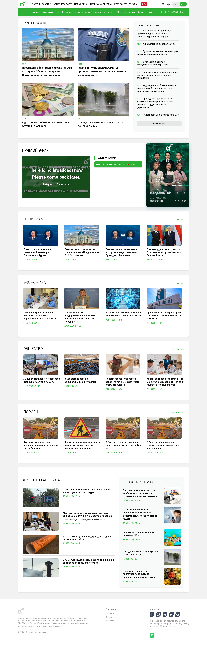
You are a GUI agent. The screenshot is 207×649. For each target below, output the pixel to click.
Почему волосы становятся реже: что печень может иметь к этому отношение (157, 75)
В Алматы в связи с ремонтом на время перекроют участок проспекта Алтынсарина (82, 445)
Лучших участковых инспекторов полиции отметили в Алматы (41, 380)
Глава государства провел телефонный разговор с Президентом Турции (37, 252)
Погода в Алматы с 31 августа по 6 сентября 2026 (100, 124)
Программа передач (101, 4)
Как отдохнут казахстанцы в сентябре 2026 (139, 534)
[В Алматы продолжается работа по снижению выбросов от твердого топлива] (41, 567)
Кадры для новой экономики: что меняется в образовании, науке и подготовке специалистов (157, 88)
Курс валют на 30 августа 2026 (159, 44)
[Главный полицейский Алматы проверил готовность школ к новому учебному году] (103, 44)
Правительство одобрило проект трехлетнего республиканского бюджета (165, 315)
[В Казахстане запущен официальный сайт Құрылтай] (81, 365)
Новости (35, 4)
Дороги (97, 12)
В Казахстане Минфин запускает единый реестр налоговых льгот (123, 314)
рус (183, 4)
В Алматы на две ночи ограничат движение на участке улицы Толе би (124, 445)
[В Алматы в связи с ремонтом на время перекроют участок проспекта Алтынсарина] (81, 428)
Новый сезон (81, 4)
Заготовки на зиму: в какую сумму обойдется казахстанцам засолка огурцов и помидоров (154, 33)
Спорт (141, 12)
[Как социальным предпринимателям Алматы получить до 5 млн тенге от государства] (81, 299)
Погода (133, 4)
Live (144, 4)
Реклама (110, 621)
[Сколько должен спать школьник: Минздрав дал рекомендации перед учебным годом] (172, 515)
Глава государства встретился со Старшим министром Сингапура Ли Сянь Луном (165, 252)
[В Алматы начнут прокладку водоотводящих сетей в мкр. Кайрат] (41, 544)
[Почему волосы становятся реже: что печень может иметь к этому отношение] (123, 365)
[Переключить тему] (168, 4)
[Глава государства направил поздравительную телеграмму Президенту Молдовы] (123, 236)
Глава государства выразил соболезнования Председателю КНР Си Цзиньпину (82, 252)
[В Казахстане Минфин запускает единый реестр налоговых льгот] (123, 299)
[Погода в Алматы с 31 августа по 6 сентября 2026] (103, 99)
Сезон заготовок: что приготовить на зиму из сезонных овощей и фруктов (139, 574)
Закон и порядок (82, 12)
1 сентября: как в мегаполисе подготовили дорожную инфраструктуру (86, 491)
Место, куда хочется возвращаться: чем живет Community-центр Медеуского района (87, 514)
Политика (35, 12)
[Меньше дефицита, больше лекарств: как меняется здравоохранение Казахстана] (40, 299)
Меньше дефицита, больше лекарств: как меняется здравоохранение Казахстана (39, 315)
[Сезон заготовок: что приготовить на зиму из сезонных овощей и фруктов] (172, 576)
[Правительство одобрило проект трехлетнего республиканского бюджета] (164, 299)
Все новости (159, 123)
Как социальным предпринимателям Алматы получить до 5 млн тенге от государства (79, 317)
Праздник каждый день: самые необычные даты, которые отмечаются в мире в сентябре (140, 493)
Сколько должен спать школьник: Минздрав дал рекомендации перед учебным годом (140, 514)
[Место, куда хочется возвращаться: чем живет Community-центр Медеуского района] (41, 521)
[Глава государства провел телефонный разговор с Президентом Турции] (40, 236)
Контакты (110, 617)
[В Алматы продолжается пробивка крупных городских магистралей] (164, 428)
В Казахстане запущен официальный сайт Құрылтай (80, 380)
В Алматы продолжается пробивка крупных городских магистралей (163, 445)
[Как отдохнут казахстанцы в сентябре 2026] (172, 537)
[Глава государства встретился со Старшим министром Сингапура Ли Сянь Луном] (164, 236)
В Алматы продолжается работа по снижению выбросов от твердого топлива (88, 561)
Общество (109, 12)
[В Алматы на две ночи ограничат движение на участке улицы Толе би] (123, 428)
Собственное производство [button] (57, 4)
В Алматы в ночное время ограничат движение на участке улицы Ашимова (40, 445)
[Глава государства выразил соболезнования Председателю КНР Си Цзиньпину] (81, 236)
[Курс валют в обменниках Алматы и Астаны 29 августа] (48, 99)
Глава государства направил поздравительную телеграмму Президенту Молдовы (122, 252)
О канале (110, 613)
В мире (150, 12)
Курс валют (120, 4)
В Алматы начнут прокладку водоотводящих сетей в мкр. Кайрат (88, 538)
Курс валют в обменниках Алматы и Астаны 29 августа (45, 124)
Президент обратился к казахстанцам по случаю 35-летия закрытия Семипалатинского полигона (47, 71)
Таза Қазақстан (64, 12)
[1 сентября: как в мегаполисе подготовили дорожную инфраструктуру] (41, 497)
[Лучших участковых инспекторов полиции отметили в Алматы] (40, 365)
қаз (175, 4)
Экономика (48, 12)
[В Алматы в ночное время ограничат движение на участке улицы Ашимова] (40, 428)
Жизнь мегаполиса (126, 12)
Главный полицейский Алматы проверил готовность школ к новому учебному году (102, 71)
